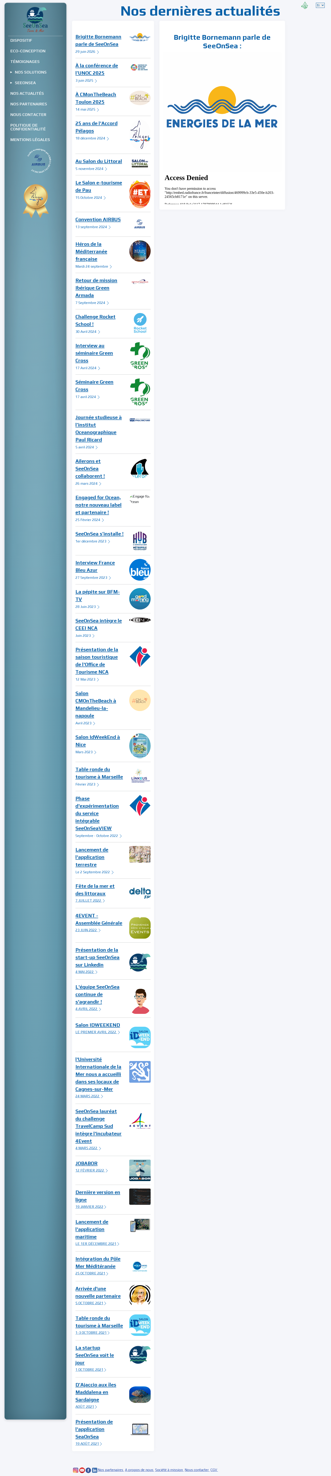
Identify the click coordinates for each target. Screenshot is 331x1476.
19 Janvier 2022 (89, 1207)
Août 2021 (84, 1406)
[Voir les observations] (304, 5)
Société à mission (169, 1470)
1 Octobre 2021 (89, 1369)
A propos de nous (139, 1470)
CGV (214, 1470)
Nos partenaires (111, 1470)
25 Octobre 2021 (90, 1273)
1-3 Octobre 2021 (91, 1332)
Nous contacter (197, 1470)
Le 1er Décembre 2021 (95, 1244)
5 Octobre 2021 (89, 1303)
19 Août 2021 (87, 1443)
